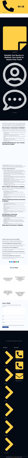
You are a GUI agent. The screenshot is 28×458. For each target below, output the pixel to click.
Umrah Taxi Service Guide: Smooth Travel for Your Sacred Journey (8, 279)
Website (3, 322)
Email (3, 319)
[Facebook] (19, 7)
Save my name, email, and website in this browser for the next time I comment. (13, 325)
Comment (3, 306)
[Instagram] (21, 7)
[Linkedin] (23, 7)
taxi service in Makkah (18, 125)
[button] (9, 262)
